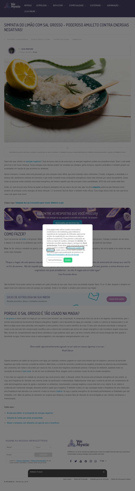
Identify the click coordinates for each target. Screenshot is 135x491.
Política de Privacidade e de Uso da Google (63, 255)
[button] (55, 260)
